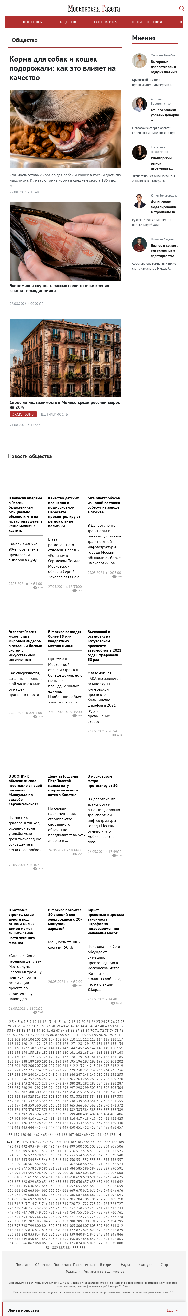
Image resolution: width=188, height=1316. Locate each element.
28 (123, 1022)
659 (120, 1186)
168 (120, 1052)
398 (65, 1114)
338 (120, 1096)
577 (24, 1168)
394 (38, 1114)
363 (58, 1105)
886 (82, 1247)
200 (106, 1061)
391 (17, 1114)
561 (31, 1164)
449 (65, 1127)
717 (52, 1203)
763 (17, 1217)
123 (45, 1044)
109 (65, 1039)
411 (38, 1118)
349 (79, 1101)
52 (122, 1026)
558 (10, 1164)
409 (24, 1118)
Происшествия (147, 22)
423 (120, 1118)
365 (72, 1105)
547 (52, 1159)
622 (100, 1177)
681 (38, 1195)
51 (117, 1026)
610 (17, 1177)
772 (79, 1217)
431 (58, 1123)
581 (52, 1168)
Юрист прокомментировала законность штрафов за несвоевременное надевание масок (106, 921)
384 (86, 1110)
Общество (67, 22)
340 (17, 1101)
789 (79, 1221)
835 (45, 1234)
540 (120, 1155)
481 (66, 1142)
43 (78, 1026)
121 (31, 1044)
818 (45, 1230)
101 (10, 1039)
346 (58, 1101)
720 (72, 1203)
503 (100, 1146)
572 (106, 1164)
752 (58, 1212)
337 (113, 1096)
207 (38, 1066)
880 (120, 1243)
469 (85, 1134)
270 (120, 1079)
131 (100, 1044)
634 (65, 1181)
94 (91, 1035)
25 (108, 1022)
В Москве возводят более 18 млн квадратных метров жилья (64, 638)
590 (113, 1168)
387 (106, 1110)
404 (106, 1114)
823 (79, 1230)
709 (113, 1199)
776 (106, 1217)
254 (10, 1079)
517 (79, 1151)
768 (52, 1217)
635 (72, 1181)
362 (52, 1105)
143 (65, 1048)
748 (31, 1212)
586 (86, 1168)
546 (45, 1159)
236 (120, 1070)
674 (106, 1190)
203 (10, 1066)
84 (42, 1035)
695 (17, 1199)
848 (17, 1239)
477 (39, 1142)
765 (31, 1217)
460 (23, 1134)
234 (106, 1070)
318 (100, 1092)
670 (79, 1190)
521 (106, 1151)
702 (65, 1199)
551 (79, 1159)
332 (79, 1096)
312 (58, 1092)
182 (100, 1057)
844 (106, 1234)
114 (100, 1039)
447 (52, 1127)
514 (58, 1151)
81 (28, 1035)
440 (120, 1123)
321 (120, 1092)
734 (52, 1208)
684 (58, 1195)
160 (65, 1052)
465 (57, 1134)
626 (10, 1181)
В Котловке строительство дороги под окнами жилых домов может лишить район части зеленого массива (22, 926)
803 (58, 1225)
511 (38, 1151)
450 (72, 1127)
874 (79, 1243)
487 (107, 1142)
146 (86, 1048)
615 (52, 1177)
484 (87, 1142)
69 (87, 1030)
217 (106, 1066)
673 (100, 1190)
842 (93, 1234)
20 (83, 1022)
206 (31, 1066)
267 (100, 1079)
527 (31, 1155)
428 (38, 1123)
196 (79, 1061)
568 (79, 1164)
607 (113, 1173)
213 (79, 1066)
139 (38, 1048)
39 (58, 1026)
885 (76, 1247)
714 (31, 1203)
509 (24, 1151)
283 (93, 1083)
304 (120, 1088)
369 (100, 1105)
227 (58, 1070)
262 (65, 1079)
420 (100, 1118)
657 (106, 1186)
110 (72, 1039)
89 (67, 1035)
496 (52, 1146)
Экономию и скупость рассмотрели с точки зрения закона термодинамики (59, 288)
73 (107, 1030)
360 (38, 1105)
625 (120, 1177)
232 (93, 1070)
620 (86, 1177)
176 (58, 1057)
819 (52, 1230)
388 (113, 1110)
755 (79, 1212)
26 (113, 1022)
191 (45, 1061)
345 (52, 1101)
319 (106, 1092)
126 (65, 1044)
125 (58, 1044)
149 (106, 1048)
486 (101, 1142)
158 (52, 1052)
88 (62, 1035)
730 (24, 1208)
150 (113, 1048)
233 (100, 1070)
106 (45, 1039)
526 (24, 1155)
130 (93, 1044)
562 (38, 1164)
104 (31, 1039)
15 (59, 1022)
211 (65, 1066)
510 (31, 1151)
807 (86, 1225)
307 (24, 1092)
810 (106, 1225)
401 (86, 1114)
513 (52, 1151)
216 (100, 1066)
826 (100, 1230)
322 (10, 1096)
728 (10, 1208)
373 (10, 1110)
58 (33, 1030)
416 (72, 1118)
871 (58, 1243)
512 (45, 1151)
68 (82, 1030)
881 (48, 1247)
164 (93, 1052)
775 (100, 1217)
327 (45, 1096)
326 (38, 1096)
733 (45, 1208)
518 (86, 1151)
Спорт (165, 1264)
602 (79, 1173)
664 (38, 1190)
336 (106, 1096)
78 (13, 1035)
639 (100, 1181)
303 (113, 1088)
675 (113, 1190)
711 (10, 1203)
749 (38, 1212)
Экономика (105, 22)
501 (86, 1146)
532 (65, 1155)
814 (17, 1230)
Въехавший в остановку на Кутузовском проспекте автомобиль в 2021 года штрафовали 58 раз (104, 645)
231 (86, 1070)
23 (98, 1022)
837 (58, 1234)
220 (10, 1070)
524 (10, 1155)
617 (65, 1177)
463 (44, 1134)
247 (79, 1074)
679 (24, 1195)
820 (58, 1230)
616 (58, 1177)
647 (38, 1186)
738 (79, 1208)
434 (79, 1123)
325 (31, 1096)
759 (106, 1212)
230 (79, 1070)
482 (73, 1142)
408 (17, 1118)
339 (10, 1101)
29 (9, 1026)
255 (17, 1079)
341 (24, 1101)
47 (97, 1026)
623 (106, 1177)
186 (10, 1061)
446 (45, 1127)
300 (93, 1088)
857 (79, 1239)
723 (93, 1203)
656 (100, 1186)
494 (38, 1146)
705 (86, 1199)
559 (17, 1164)
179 (79, 1057)
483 (80, 1142)
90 (72, 1035)
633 (58, 1181)
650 (58, 1186)
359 (31, 1105)
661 (17, 1190)
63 (58, 1030)
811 (113, 1225)
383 (79, 1110)
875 (86, 1243)
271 (10, 1083)
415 (65, 1118)
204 (17, 1066)
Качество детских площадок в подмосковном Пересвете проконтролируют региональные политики (64, 511)
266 (93, 1079)
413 (52, 1118)
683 (52, 1195)
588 (100, 1168)
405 (113, 1114)
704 (79, 1199)
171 (24, 1057)
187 (17, 1061)
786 (58, 1221)
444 (31, 1127)
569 (86, 1164)
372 (120, 1105)
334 (93, 1096)
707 (100, 1199)
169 (10, 1057)
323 (17, 1096)
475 (25, 1142)
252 (113, 1074)
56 (24, 1030)
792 (100, 1221)
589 (106, 1168)
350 (86, 1101)
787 (65, 1221)
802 (52, 1225)
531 (58, 1155)
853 (52, 1239)
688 (86, 1195)
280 (72, 1083)
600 (65, 1173)
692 (113, 1195)
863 (120, 1239)
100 (122, 1035)
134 (120, 1044)
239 (24, 1074)
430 (52, 1123)
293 (45, 1088)
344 (45, 1101)
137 (24, 1048)
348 (72, 1101)
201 (113, 1061)
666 (52, 1190)
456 (113, 1127)
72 (102, 1030)
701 (58, 1199)
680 (31, 1195)
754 (72, 1212)
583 (65, 1168)
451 (79, 1127)
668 (65, 1190)
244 (58, 1074)
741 (100, 1208)
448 (58, 1127)
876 (93, 1243)
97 (106, 1035)
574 (120, 1164)
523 (120, 1151)
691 (106, 1195)
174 (45, 1057)
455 (106, 1127)
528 (38, 1155)
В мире (105, 1264)
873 (72, 1243)
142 (58, 1048)
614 (45, 1177)
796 (10, 1225)
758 (100, 1212)
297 (72, 1088)
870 (52, 1243)
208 (45, 1066)
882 (55, 1247)
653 (79, 1186)
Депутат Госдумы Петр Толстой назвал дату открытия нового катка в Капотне (63, 785)
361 (45, 1105)
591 (120, 1168)
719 (65, 1203)
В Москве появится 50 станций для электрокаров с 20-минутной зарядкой (65, 919)
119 (17, 1044)
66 (73, 1030)
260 (52, 1079)
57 (29, 1030)
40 (63, 1026)
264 (79, 1079)
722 (86, 1203)
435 (86, 1123)
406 (120, 1114)
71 (97, 1030)
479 (53, 1142)
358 (24, 1105)
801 (45, 1225)
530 (52, 1155)
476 (32, 1142)
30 (14, 1026)
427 (31, 1123)
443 (24, 1127)
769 (58, 1217)
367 (86, 1105)
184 (113, 1057)
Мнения (143, 37)
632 (52, 1181)
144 (72, 1048)
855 (65, 1239)
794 (113, 1221)
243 (52, 1074)
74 (112, 1030)
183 (106, 1057)
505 (113, 1146)
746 (17, 1212)
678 (17, 1195)
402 (93, 1114)
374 (17, 1110)
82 (33, 1035)
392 (24, 1114)
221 (17, 1070)
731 (31, 1208)
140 (45, 1048)
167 (113, 1052)
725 (106, 1203)
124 (52, 1044)
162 (79, 1052)
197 (86, 1061)
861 (106, 1239)
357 (17, 1105)
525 (17, 1155)
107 (52, 1039)
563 (45, 1164)
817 (38, 1230)
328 (52, 1096)
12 (44, 1022)
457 (120, 1127)
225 (45, 1070)
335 (100, 1096)
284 (100, 1083)
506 (120, 1146)
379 (52, 1110)
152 (10, 1052)
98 (111, 1035)
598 (52, 1173)
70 (92, 1030)
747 (24, 1212)
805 (72, 1225)
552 (86, 1159)
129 (86, 1044)
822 (72, 1230)
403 (100, 1114)
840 (79, 1234)
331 (72, 1096)
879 (113, 1243)
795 (120, 1221)
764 (24, 1217)
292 (38, 1088)
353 (106, 1101)
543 (24, 1159)
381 (65, 1110)
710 (120, 1199)
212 (72, 1066)
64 (63, 1030)
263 (72, 1079)
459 (16, 1134)
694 (10, 1199)
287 (120, 1083)
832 (24, 1234)
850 (31, 1239)
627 (17, 1181)
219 (120, 1066)
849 (24, 1239)
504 (106, 1146)
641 (113, 1181)
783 (38, 1221)
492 (24, 1146)
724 (100, 1203)
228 (65, 1070)
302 (106, 1088)
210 (58, 1066)
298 (79, 1088)
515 (65, 1151)
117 (120, 1039)
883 (62, 1247)
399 (72, 1114)
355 (120, 1101)
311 (52, 1092)
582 (58, 1168)
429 (45, 1123)
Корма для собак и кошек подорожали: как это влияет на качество (63, 68)
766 (38, 1217)
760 (113, 1212)
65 (68, 1030)
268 (106, 1079)
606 (106, 1173)
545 (38, 1159)
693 (120, 1195)
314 (72, 1092)
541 (10, 1159)
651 (65, 1186)
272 (17, 1083)
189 (31, 1061)
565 (58, 1164)
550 (72, 1159)
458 (9, 1134)
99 (116, 1035)
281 (79, 1083)
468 (78, 1134)
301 (100, 1088)
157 (45, 1052)
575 (10, 1168)
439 (113, 1123)
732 (38, 1208)
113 (93, 1039)
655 (93, 1186)
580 (45, 1168)
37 (48, 1026)
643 (10, 1186)
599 (58, 1173)
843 (100, 1234)
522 (113, 1151)
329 (58, 1096)
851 (38, 1239)
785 (52, 1221)
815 (24, 1230)
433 (72, 1123)
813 (10, 1230)
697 (31, 1199)
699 (45, 1199)
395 (45, 1114)
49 (107, 1026)
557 (120, 1159)
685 (65, 1195)
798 (24, 1225)
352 (100, 1101)
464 (51, 1134)
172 (31, 1057)
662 (24, 1190)
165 (100, 1052)
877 (100, 1243)
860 (100, 1239)
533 (72, 1155)
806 (79, 1225)
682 (45, 1195)
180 (86, 1057)
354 (113, 1101)
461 (30, 1134)
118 (10, 1044)
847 (10, 1239)
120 (24, 1044)
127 (72, 1044)
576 (17, 1168)
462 (37, 1134)
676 (120, 1190)
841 (86, 1234)
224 (38, 1070)
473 (112, 1134)
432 (65, 1123)
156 (38, 1052)
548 (58, 1159)
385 (93, 1110)
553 (93, 1159)
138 (31, 1048)
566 (65, 1164)
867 (31, 1243)
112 (86, 1039)
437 (100, 1123)
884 (69, 1247)
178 (72, 1057)
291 (31, 1088)
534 (79, 1155)
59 (38, 1030)
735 (58, 1208)
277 (52, 1083)
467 (71, 1134)
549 (65, 1159)
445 (38, 1127)
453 (93, 1127)
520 (100, 1151)
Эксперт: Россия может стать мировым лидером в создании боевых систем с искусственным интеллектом (25, 645)
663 (31, 1190)
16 (64, 1022)
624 (113, 1177)
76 (122, 1030)
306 (17, 1092)
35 (38, 1026)
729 (17, 1208)
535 (86, 1155)
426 (24, 1123)
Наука (125, 1264)
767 (45, 1217)
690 (100, 1195)
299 (86, 1088)
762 (10, 1217)
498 (65, 1146)
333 (86, 1096)
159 (58, 1052)
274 (31, 1083)
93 (86, 1035)
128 (79, 1044)
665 (45, 1190)
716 (45, 1203)
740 (93, 1208)
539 (113, 1155)
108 (58, 1039)
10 (34, 1022)
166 (106, 1052)
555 (106, 1159)
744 (120, 1208)
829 (120, 1230)
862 (113, 1239)
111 (79, 1039)
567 (72, 1164)
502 (93, 1146)
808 (93, 1225)
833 (31, 1234)
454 (100, 1127)
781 (24, 1221)
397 (58, 1114)
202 (120, 1061)
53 (9, 1030)
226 (52, 1070)
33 (29, 1026)
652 (72, 1186)
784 (45, 1221)
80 (23, 1035)
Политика (32, 22)
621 (93, 1177)
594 (24, 1173)
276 (45, 1083)
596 (38, 1173)
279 (65, 1083)
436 (93, 1123)
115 (106, 1039)
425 (17, 1123)
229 (72, 1070)
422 (113, 1118)
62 (53, 1030)
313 (65, 1092)
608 (120, 1173)
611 (24, 1177)
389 (120, 1110)
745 (10, 1212)
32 (24, 1026)
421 (106, 1118)
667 (58, 1190)
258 (38, 1079)
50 (112, 1026)
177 (65, 1057)
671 (86, 1190)
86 (52, 1035)
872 (65, 1243)
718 (58, 1203)
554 (100, 1159)
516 (72, 1151)
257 (31, 1079)
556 (113, 1159)
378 (45, 1110)
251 (106, 1074)
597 (45, 1173)
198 (93, 1061)
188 (24, 1061)
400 (79, 1114)
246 (72, 1074)
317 (93, 1092)
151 (120, 1048)
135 (10, 1048)
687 (79, 1195)
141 (52, 1048)
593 (17, 1173)
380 (58, 1110)
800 (38, 1225)
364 (65, 1105)
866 (24, 1243)
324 (24, 1096)
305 (10, 1092)
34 (33, 1026)
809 (100, 1225)
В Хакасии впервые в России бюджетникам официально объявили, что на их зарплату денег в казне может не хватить (26, 514)
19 (79, 1022)
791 (93, 1221)
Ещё (170, 1310)
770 (65, 1217)
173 (38, 1057)
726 (113, 1203)
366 (79, 1105)
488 (114, 1142)
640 (106, 1181)
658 (113, 1186)
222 (24, 1070)
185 (120, 1057)
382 (72, 1110)
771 (72, 1217)
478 (46, 1142)
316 (86, 1092)
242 (45, 1074)
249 (93, 1074)
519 (93, 1151)
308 (31, 1092)
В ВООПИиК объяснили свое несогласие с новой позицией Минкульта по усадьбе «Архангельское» (25, 790)
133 (113, 1044)
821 (65, 1230)
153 (17, 1052)
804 (65, 1225)
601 (72, 1173)
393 (31, 1114)
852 (45, 1239)
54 (14, 1030)
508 (17, 1151)
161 (72, 1052)
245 (65, 1074)
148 (100, 1048)
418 (86, 1118)
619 (79, 1177)
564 (52, 1164)
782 (31, 1221)
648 (45, 1186)
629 (31, 1181)
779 (10, 1221)
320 (113, 1092)
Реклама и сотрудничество (103, 1271)
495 (45, 1146)
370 (106, 1105)
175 (52, 1057)
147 (93, 1048)
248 (86, 1074)
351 (93, 1101)
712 (17, 1203)
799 (31, 1225)
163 (86, 1052)
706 (93, 1199)
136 (17, 1048)
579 (38, 1168)
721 (79, 1203)
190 (38, 1061)
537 (100, 1155)
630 (38, 1181)
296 (65, 1088)
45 (87, 1026)
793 (106, 1221)
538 (106, 1155)
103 (24, 1039)
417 (79, 1118)
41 (68, 1026)
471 (99, 1134)
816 (31, 1230)
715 (38, 1203)
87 (57, 1035)
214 (86, 1066)
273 (24, 1083)
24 (103, 1022)
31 (19, 1026)
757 (93, 1212)
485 (94, 1142)
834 (38, 1234)
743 (113, 1208)
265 (86, 1079)
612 (31, 1177)
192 (52, 1061)
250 (100, 1074)
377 (38, 1110)
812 (120, 1225)
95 (96, 1035)
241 (38, 1074)
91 (77, 1035)
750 (45, 1212)
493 (31, 1146)
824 (86, 1230)
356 (10, 1105)
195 (72, 1061)
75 (117, 1030)
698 (38, 1199)
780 (17, 1221)
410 (31, 1118)
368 (93, 1105)
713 (24, 1203)
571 (100, 1164)
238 (17, 1074)
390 (10, 1114)
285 (106, 1083)
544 (31, 1159)
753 (65, 1212)
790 (86, 1221)
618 (72, 1177)
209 (52, 1066)
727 (120, 1203)
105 (38, 1039)
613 (38, 1177)
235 (113, 1070)
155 (31, 1052)
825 (93, 1230)
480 (59, 1142)
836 (52, 1234)
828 (113, 1230)
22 (93, 1022)
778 (120, 1217)
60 (43, 1030)
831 (17, 1234)
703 (72, 1199)
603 (86, 1173)
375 (24, 1110)
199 (100, 1061)
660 (10, 1190)
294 (52, 1088)
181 (93, 1057)
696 (24, 1199)
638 (93, 1181)
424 (10, 1123)
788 (72, 1221)
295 (58, 1088)
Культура (145, 1264)
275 (38, 1083)
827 (106, 1230)
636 (79, 1181)
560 (24, 1164)
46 (92, 1026)
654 (86, 1186)
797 (17, 1225)
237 (10, 1074)
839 (72, 1234)
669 (72, 1190)
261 (58, 1079)
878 (106, 1243)
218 (113, 1066)
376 (31, 1110)
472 (105, 1134)
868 (38, 1243)
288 (10, 1088)
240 (31, 1074)
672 (93, 1190)
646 (31, 1186)
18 (74, 1022)
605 (100, 1173)
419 (93, 1118)
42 (73, 1026)
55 (19, 1030)
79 (18, 1035)
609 (10, 1177)
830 (10, 1234)
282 (86, 1083)
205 (24, 1066)
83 (37, 1035)
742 (106, 1208)
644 (17, 1186)
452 (86, 1127)
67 (78, 1030)
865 (17, 1243)
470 (92, 1134)
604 (93, 1173)
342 (31, 1101)
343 (38, 1101)
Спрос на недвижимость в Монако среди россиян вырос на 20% (65, 404)
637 (86, 1181)
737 (72, 1208)
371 (113, 1105)
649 (52, 1186)
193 (58, 1061)
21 (88, 1022)
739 (86, 1208)
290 (24, 1088)
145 (79, 1048)
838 (65, 1234)
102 (17, 1039)
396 (52, 1114)
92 (81, 1035)
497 (58, 1146)
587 (93, 1168)
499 (72, 1146)
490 (10, 1146)
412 (45, 1118)
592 (10, 1173)
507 (10, 1151)
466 (64, 1134)
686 (72, 1195)
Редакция (73, 1271)
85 (47, 1035)
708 (106, 1199)
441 (10, 1127)
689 (93, 1195)
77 (8, 1035)
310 (45, 1092)
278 (58, 1083)
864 (10, 1243)
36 (43, 1026)
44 (82, 1026)
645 (24, 1186)
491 (17, 1146)
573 (113, 1164)
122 (38, 1044)
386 (100, 1110)
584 (72, 1168)
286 (113, 1083)
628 (24, 1181)
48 (102, 1026)
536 (93, 1155)
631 (45, 1181)
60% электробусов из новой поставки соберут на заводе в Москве (104, 504)
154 (24, 1052)
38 (53, 1026)
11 (39, 1022)
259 (45, 1079)
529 (45, 1155)
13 (49, 1022)
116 (113, 1039)
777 (113, 1217)
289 (17, 1088)
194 (65, 1061)
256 (24, 1079)
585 (79, 1168)
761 (120, 1212)
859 (93, 1239)
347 (65, 1101)
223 (31, 1070)
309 (38, 1092)
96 (101, 1035)
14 (54, 1022)
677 (10, 1195)
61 (48, 1030)
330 (65, 1096)
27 (118, 1022)
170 (17, 1057)
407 (10, 1118)
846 (120, 1234)
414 (58, 1118)
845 (113, 1234)
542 (17, 1159)
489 (121, 1142)
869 (45, 1243)
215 (93, 1066)
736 (65, 1208)
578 (31, 1168)
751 (52, 1212)
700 (52, 1199)
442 (17, 1127)
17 (69, 1022)
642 (120, 1181)
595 (31, 1173)
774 (93, 1217)
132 (106, 1044)
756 (86, 1212)
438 (106, 1123)
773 (86, 1217)
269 (113, 1079)
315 (79, 1092)
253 (120, 1074)
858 (86, 1239)
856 (72, 1239)
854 (58, 1239)
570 (93, 1164)
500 (79, 1146)
